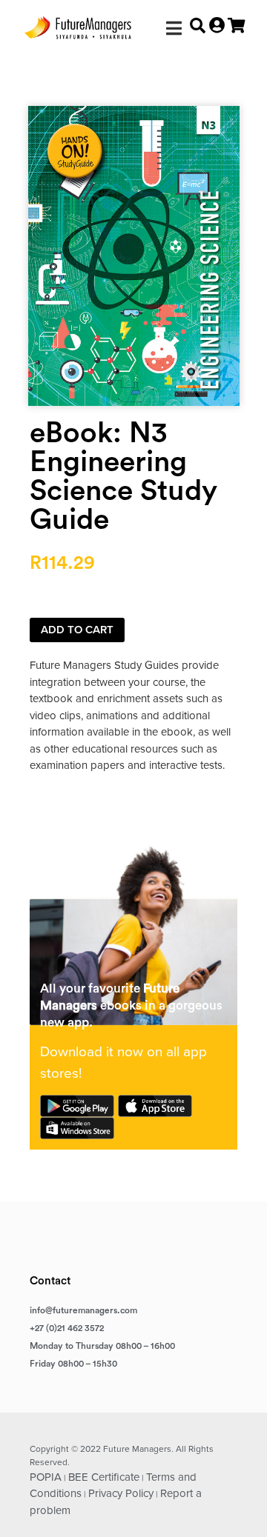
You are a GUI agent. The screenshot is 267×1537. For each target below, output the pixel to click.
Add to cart (77, 629)
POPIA (46, 1477)
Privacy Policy (121, 1493)
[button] (174, 28)
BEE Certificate (103, 1477)
